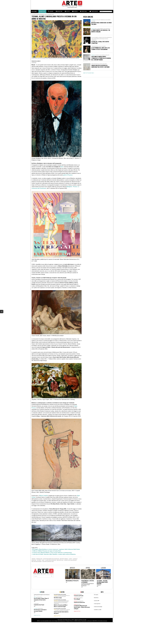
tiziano (34, 558)
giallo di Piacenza (67, 175)
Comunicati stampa (98, 606)
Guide (51, 11)
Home (35, 11)
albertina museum (50, 560)
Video (76, 11)
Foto (68, 11)
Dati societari (60, 619)
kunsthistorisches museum (51, 558)
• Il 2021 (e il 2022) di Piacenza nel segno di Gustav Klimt (46, 551)
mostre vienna (64, 558)
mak (43, 560)
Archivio (95, 11)
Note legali (65, 619)
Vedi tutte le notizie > (88, 72)
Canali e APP (96, 600)
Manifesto (96, 597)
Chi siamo (96, 594)
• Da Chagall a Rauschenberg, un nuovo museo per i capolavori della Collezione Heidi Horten (56, 549)
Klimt (61, 166)
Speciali (84, 11)
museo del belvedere (70, 560)
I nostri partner (97, 603)
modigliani (39, 558)
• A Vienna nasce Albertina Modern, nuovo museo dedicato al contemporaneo (52, 552)
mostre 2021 (60, 560)
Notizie (43, 11)
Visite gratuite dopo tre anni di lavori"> (42, 597)
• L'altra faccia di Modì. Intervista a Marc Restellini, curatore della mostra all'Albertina (54, 554)
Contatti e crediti (97, 609)
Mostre (59, 11)
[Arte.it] (72, 3)
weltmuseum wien (37, 561)
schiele (39, 560)
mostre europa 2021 (48, 561)
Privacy (69, 619)
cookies (72, 619)
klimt (70, 558)
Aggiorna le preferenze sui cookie (80, 619)
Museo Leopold (44, 495)
